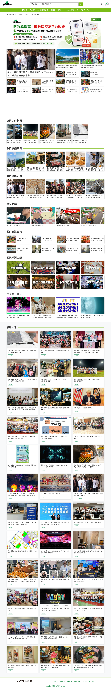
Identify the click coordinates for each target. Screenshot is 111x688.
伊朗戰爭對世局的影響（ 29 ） (83, 408)
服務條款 (69, 681)
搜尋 (60, 10)
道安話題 (12, 203)
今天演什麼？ (14, 294)
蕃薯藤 (7, 4)
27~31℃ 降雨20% (31, 14)
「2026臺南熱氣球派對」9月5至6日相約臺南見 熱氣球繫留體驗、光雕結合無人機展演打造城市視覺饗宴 (22, 495)
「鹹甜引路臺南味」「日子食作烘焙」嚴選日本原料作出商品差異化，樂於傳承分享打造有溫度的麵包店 (22, 581)
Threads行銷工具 (71, 10)
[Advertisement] (52, 106)
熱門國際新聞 (14, 176)
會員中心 (62, 681)
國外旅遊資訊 (14, 231)
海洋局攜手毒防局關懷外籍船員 (50, 494)
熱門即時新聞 (14, 120)
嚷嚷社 (53, 10)
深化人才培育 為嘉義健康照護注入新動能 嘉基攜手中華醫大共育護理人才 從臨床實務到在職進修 (22, 409)
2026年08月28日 (12, 14)
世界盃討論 (84, 10)
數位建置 (84, 681)
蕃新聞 (24, 10)
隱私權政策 (76, 681)
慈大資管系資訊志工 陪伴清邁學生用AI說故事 (88, 522)
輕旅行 (32, 10)
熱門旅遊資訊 (14, 148)
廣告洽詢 (91, 681)
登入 (102, 4)
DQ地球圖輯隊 (42, 10)
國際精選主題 (14, 257)
